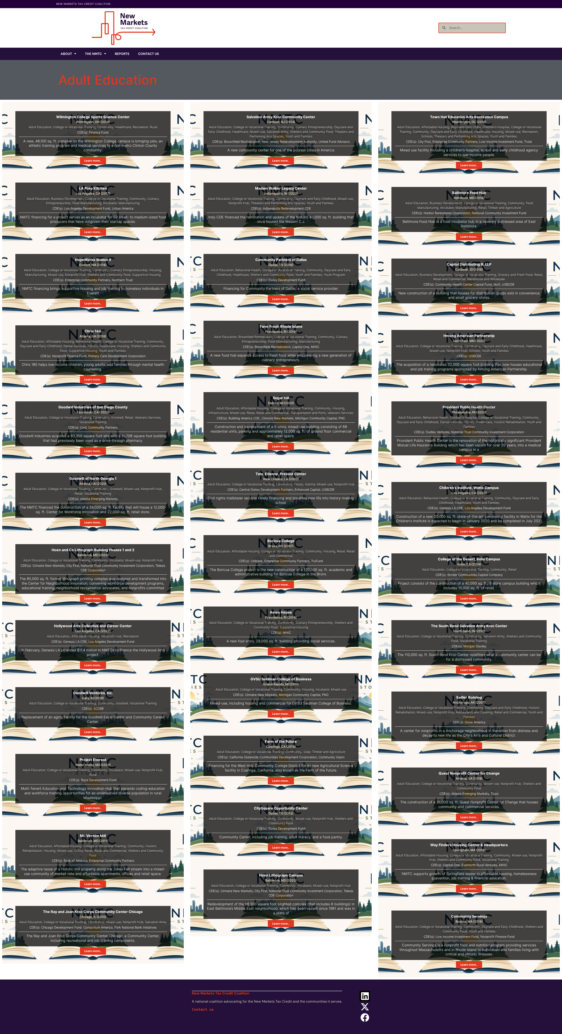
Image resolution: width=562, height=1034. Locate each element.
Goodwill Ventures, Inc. (93, 693)
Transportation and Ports (308, 413)
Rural (153, 127)
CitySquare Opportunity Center (281, 808)
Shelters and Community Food (311, 132)
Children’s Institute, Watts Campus (469, 487)
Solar (306, 752)
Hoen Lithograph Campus (281, 875)
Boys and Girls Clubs (466, 127)
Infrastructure (218, 413)
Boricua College (281, 541)
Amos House (281, 612)
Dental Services (74, 346)
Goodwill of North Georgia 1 (93, 478)
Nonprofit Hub (239, 203)
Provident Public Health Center (469, 407)
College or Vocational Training (74, 127)
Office (78, 851)
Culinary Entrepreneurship (314, 127)
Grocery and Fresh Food (515, 275)
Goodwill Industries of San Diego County (93, 407)
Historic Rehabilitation (509, 422)
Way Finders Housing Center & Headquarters (469, 845)
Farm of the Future (281, 741)
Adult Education (40, 127)
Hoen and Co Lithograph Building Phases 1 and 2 (93, 550)
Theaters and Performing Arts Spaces (461, 136)
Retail (482, 208)
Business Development (67, 199)
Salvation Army (277, 132)
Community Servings (469, 916)
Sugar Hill (281, 398)
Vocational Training (92, 422)
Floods (298, 484)
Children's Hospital (496, 127)
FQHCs (93, 346)
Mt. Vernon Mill (93, 835)
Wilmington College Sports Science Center (93, 117)
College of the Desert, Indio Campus (469, 559)
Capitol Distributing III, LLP (469, 264)
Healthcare (123, 127)
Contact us (203, 1009)
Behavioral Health (248, 270)
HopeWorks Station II (93, 259)
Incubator (110, 203)
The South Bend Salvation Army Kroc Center (469, 626)
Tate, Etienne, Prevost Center (281, 474)
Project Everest (93, 759)
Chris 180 (93, 331)
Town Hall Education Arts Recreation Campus (469, 117)
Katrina (310, 484)
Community (105, 127)
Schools (426, 136)
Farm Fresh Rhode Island (281, 326)
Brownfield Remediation (255, 337)
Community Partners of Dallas (281, 259)
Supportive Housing (146, 275)
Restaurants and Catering (474, 712)
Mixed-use (257, 132)
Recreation (140, 127)
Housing (498, 132)
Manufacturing (129, 203)
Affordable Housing (435, 127)
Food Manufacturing (86, 203)
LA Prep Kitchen (93, 188)
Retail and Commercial (449, 279)
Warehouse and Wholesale (486, 279)
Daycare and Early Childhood (451, 132)
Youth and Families (298, 136)
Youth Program (334, 275)
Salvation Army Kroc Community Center (281, 117)
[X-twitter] (365, 1006)
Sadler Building (469, 697)
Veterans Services (147, 417)
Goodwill (117, 417)
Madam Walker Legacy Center (281, 188)
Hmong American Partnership (469, 335)
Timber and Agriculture (504, 208)
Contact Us (148, 54)
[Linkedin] (365, 996)
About (66, 54)
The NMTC (93, 54)
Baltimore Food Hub (469, 192)
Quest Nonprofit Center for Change (469, 773)
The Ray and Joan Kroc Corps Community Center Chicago (93, 911)
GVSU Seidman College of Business (281, 679)
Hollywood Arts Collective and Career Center (93, 626)
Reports (122, 54)
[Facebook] (365, 1017)
